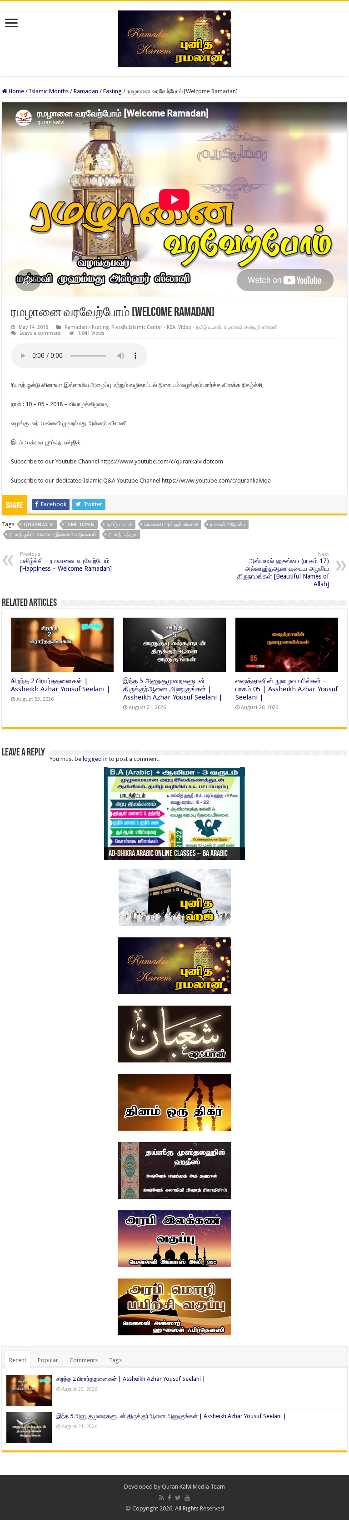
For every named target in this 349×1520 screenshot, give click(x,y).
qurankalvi (39, 525)
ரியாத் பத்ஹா (123, 535)
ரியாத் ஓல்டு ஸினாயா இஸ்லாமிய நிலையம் (53, 535)
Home (15, 91)
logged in (95, 758)
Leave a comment (40, 333)
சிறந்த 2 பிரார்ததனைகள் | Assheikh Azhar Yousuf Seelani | (60, 685)
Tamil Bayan (80, 525)
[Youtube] (187, 1497)
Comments (84, 1360)
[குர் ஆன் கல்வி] (174, 37)
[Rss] (161, 1497)
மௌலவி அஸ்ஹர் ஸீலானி (251, 327)
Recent (17, 1360)
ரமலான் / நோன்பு (227, 525)
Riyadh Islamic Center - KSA (143, 327)
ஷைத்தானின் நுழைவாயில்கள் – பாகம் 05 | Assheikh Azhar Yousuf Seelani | (286, 689)
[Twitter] (178, 1497)
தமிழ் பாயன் (119, 525)
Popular (48, 1360)
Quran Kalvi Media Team (193, 1486)
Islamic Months (49, 91)
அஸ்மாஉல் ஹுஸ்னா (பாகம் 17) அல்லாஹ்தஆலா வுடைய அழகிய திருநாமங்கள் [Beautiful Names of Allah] (283, 569)
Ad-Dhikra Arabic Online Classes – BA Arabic (168, 854)
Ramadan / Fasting (98, 91)
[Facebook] (169, 1497)
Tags (115, 1360)
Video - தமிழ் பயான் (199, 327)
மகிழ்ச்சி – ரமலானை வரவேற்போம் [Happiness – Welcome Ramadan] (66, 561)
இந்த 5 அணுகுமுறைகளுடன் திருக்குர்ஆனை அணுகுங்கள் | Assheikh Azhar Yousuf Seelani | (173, 689)
